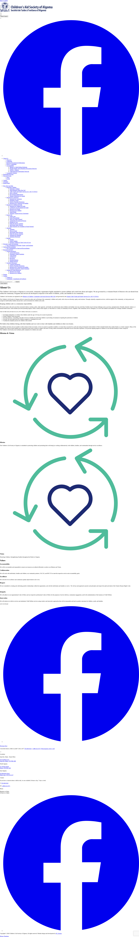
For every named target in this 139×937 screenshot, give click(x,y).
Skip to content (4, 0)
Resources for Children (15, 210)
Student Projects (14, 261)
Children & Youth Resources (13, 270)
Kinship (8, 238)
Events (8, 178)
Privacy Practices (4, 936)
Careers (5, 180)
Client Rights (13, 255)
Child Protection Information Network (19, 171)
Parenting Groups (14, 200)
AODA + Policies (14, 170)
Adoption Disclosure (15, 236)
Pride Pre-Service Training (16, 223)
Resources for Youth (15, 209)
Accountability (10, 165)
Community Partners (11, 173)
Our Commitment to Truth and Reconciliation (18, 248)
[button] (2, 746)
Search (4, 16)
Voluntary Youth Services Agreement (19, 213)
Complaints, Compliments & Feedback (16, 279)
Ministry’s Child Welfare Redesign (18, 167)
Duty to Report (13, 193)
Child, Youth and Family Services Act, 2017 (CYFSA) (23, 191)
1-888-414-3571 (36, 748)
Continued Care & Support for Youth (19, 207)
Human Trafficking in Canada (17, 196)
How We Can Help (8, 186)
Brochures (12, 258)
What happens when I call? (48, 748)
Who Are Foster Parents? (16, 219)
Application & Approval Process (18, 220)
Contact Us (9, 277)
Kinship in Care (14, 222)
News (7, 177)
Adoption (8, 228)
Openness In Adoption (15, 235)
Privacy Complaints (11, 164)
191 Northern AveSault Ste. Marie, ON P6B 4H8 (8, 760)
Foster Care (9, 215)
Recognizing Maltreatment (16, 194)
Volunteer (5, 181)
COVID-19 (13, 257)
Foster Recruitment (14, 218)
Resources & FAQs (8, 249)
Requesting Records (8, 174)
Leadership (9, 161)
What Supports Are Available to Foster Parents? (22, 226)
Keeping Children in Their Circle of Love (20, 242)
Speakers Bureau (14, 260)
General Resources (11, 251)
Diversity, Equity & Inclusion (10, 244)
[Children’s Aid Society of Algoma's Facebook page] (71, 155)
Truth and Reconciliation (9, 247)
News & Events (7, 176)
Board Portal (6, 183)
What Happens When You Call (17, 190)
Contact (5, 276)
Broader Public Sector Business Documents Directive (23, 168)
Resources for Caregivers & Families (19, 203)
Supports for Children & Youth (14, 204)
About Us (5, 158)
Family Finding (13, 241)
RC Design (59, 933)
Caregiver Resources (11, 263)
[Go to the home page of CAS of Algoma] (26, 12)
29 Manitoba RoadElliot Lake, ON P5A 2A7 (6, 774)
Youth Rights (13, 212)
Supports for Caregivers (12, 197)
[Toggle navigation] (1, 14)
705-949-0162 (28, 748)
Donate (5, 274)
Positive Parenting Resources (17, 202)
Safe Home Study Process (16, 225)
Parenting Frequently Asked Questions (19, 268)
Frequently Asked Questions (17, 254)
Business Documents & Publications (15, 162)
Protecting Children (11, 187)
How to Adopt (13, 231)
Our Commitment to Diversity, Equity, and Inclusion (19, 245)
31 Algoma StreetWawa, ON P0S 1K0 (5, 767)
